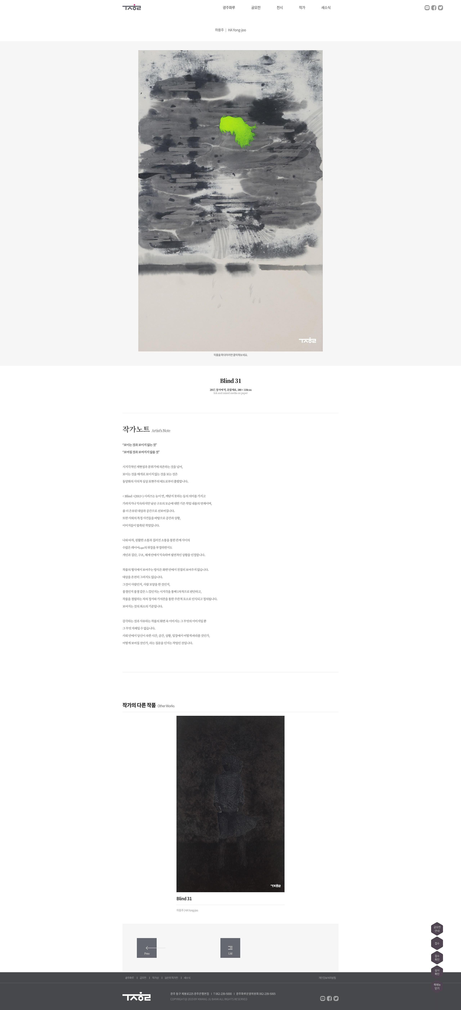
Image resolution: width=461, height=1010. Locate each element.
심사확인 (437, 972)
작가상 (155, 977)
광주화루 (229, 7)
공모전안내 (437, 929)
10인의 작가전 (171, 977)
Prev (146, 953)
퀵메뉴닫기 (437, 986)
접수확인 (437, 957)
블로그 (427, 7)
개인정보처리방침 (327, 977)
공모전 (255, 7)
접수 (437, 943)
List (230, 953)
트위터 (440, 7)
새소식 (325, 7)
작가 (302, 7)
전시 (280, 7)
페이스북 (433, 7)
